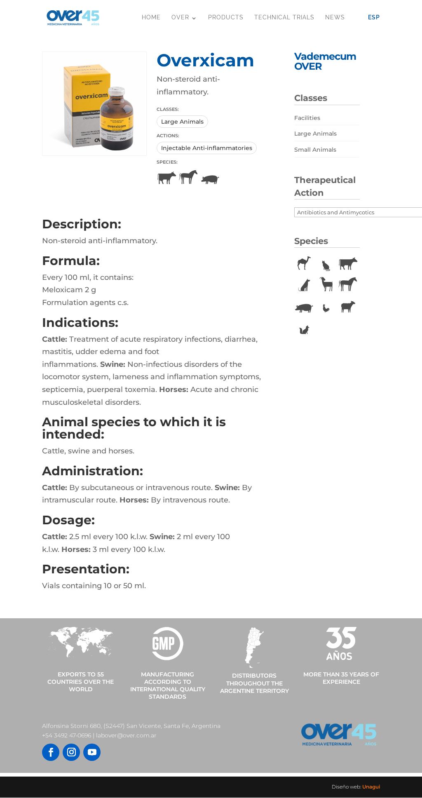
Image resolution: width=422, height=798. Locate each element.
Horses (188, 178)
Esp (374, 17)
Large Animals (182, 121)
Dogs (304, 285)
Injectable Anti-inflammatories (206, 148)
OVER (180, 17)
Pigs (210, 178)
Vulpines (304, 328)
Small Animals (315, 149)
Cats (326, 264)
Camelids (304, 264)
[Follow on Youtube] (92, 752)
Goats (326, 285)
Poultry (326, 307)
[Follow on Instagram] (71, 752)
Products (226, 17)
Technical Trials (284, 17)
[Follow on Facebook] (50, 752)
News (335, 17)
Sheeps (348, 307)
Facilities (307, 118)
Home (151, 17)
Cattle (166, 178)
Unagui (371, 787)
